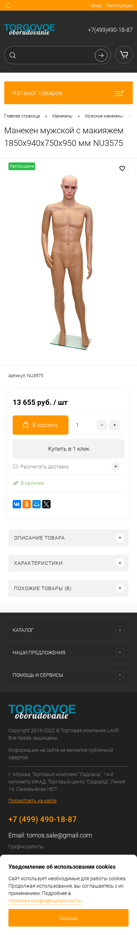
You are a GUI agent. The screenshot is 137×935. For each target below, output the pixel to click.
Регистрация (119, 5)
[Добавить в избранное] (122, 168)
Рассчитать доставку (44, 466)
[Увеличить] (68, 262)
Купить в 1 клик (68, 449)
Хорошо (68, 918)
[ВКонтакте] (17, 504)
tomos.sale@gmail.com (59, 835)
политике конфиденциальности (44, 900)
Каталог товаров (38, 92)
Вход (96, 5)
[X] (46, 504)
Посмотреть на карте (32, 800)
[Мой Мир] (36, 504)
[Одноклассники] (26, 504)
